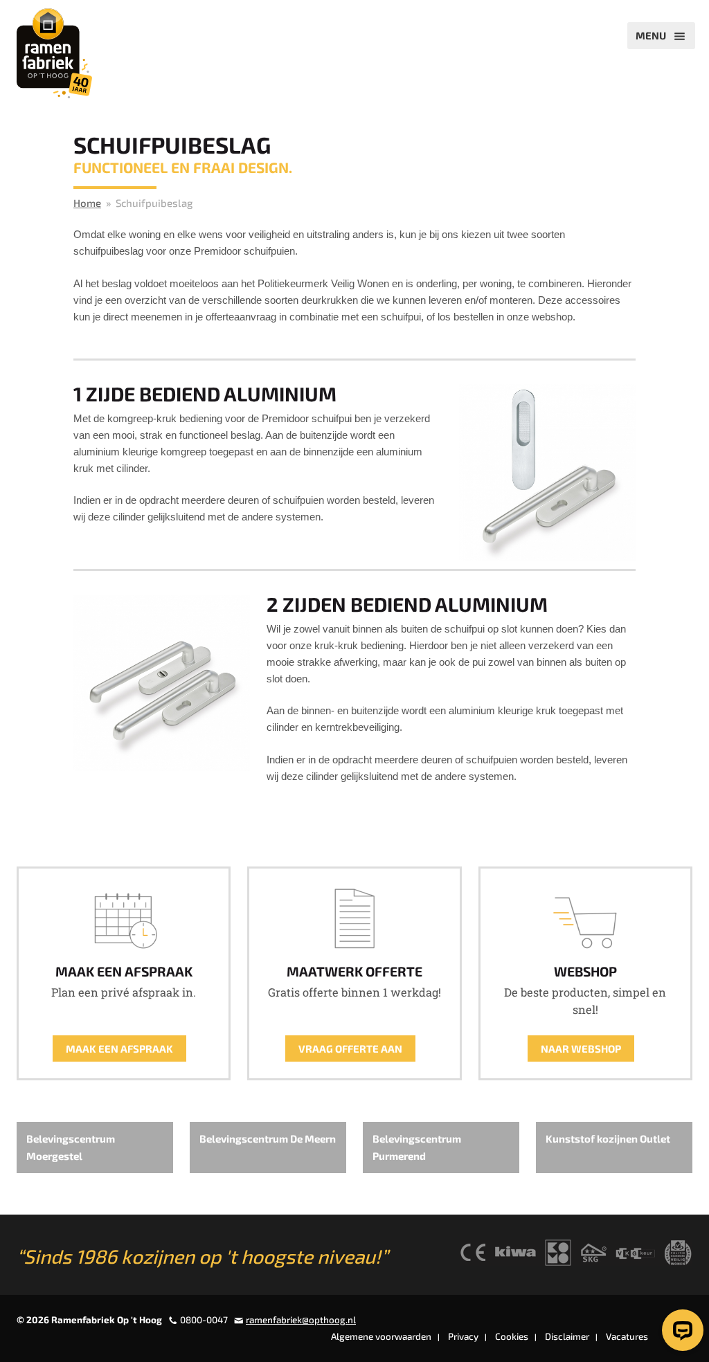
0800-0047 (204, 1319)
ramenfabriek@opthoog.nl (301, 1319)
